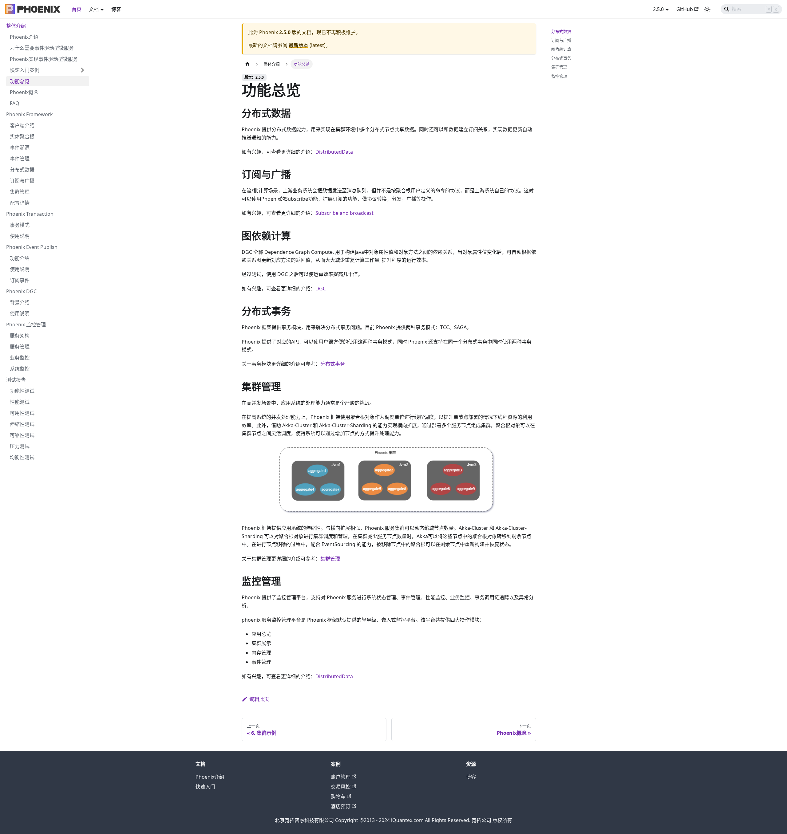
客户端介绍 (22, 125)
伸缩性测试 (22, 424)
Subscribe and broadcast (344, 213)
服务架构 (20, 335)
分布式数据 (22, 169)
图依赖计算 (561, 49)
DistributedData (334, 151)
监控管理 (559, 76)
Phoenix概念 (24, 92)
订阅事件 (20, 280)
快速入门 (205, 786)
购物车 (338, 796)
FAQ (14, 103)
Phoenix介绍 (24, 36)
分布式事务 (332, 363)
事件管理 (20, 158)
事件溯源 (20, 147)
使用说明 (20, 236)
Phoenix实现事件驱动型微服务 (44, 59)
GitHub (684, 9)
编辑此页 (259, 699)
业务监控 (20, 357)
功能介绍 (20, 258)
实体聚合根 (22, 136)
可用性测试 (22, 413)
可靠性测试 (22, 435)
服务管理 (20, 346)
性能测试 (20, 402)
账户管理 (340, 776)
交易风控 (340, 786)
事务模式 (20, 225)
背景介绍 (20, 302)
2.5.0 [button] (658, 9)
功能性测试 (22, 390)
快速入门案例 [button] (24, 70)
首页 (76, 9)
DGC (320, 288)
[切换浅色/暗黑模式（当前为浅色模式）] (707, 9)
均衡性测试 (22, 457)
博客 (116, 9)
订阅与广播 (22, 180)
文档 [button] (94, 9)
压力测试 (20, 446)
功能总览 (20, 81)
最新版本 (298, 45)
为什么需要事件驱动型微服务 (42, 48)
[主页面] (247, 64)
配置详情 (20, 202)
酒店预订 (340, 806)
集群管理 (20, 191)
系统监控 (20, 368)
